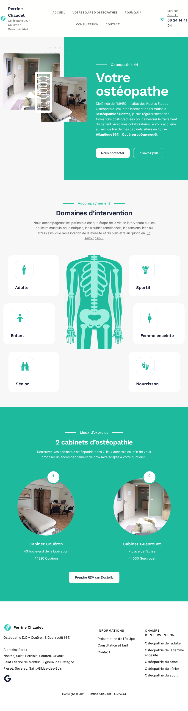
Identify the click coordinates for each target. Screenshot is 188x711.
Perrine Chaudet (28, 627)
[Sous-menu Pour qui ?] (142, 12)
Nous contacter (112, 153)
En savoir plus (148, 153)
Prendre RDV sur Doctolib (94, 577)
